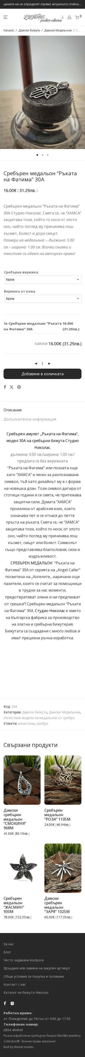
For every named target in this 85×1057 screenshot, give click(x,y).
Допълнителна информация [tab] (30, 419)
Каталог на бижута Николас (26, 992)
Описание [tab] (13, 410)
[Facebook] (5, 1003)
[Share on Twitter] (11, 387)
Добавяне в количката (42, 373)
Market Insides (24, 1047)
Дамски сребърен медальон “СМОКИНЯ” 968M (15, 819)
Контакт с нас (15, 984)
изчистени (26, 723)
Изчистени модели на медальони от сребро (39, 718)
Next (80, 92)
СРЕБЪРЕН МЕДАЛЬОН (32, 563)
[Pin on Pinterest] (19, 387)
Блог (7, 952)
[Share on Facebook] (5, 387)
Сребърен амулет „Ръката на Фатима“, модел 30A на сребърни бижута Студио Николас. (42, 440)
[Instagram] (12, 1003)
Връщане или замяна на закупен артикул (37, 968)
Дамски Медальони (58, 30)
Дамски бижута (29, 30)
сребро (42, 723)
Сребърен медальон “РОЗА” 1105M (57, 815)
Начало (9, 30)
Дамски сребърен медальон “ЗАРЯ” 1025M (57, 905)
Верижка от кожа (19, 291)
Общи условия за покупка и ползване (34, 976)
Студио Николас (50, 610)
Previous (4, 92)
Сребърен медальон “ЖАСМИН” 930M (14, 905)
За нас (9, 944)
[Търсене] (62, 17)
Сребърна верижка (21, 272)
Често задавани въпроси (24, 960)
